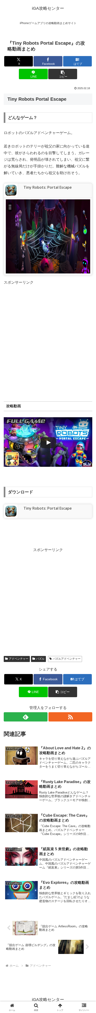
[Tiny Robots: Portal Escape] (11, 189)
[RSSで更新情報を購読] (70, 716)
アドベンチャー (18, 658)
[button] (62, 74)
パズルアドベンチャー (67, 658)
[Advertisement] (48, 333)
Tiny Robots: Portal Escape (48, 187)
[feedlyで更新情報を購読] (26, 716)
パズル (40, 658)
